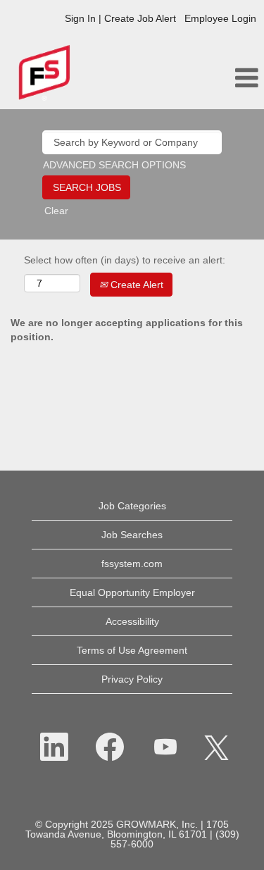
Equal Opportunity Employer (132, 592)
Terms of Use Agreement (132, 650)
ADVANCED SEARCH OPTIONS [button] (114, 164)
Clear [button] (56, 210)
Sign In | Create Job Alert (120, 18)
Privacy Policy (132, 679)
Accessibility (132, 621)
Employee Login (220, 18)
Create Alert (135, 284)
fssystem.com (132, 563)
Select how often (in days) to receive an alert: (124, 260)
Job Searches (132, 534)
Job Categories (132, 505)
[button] (220, 78)
